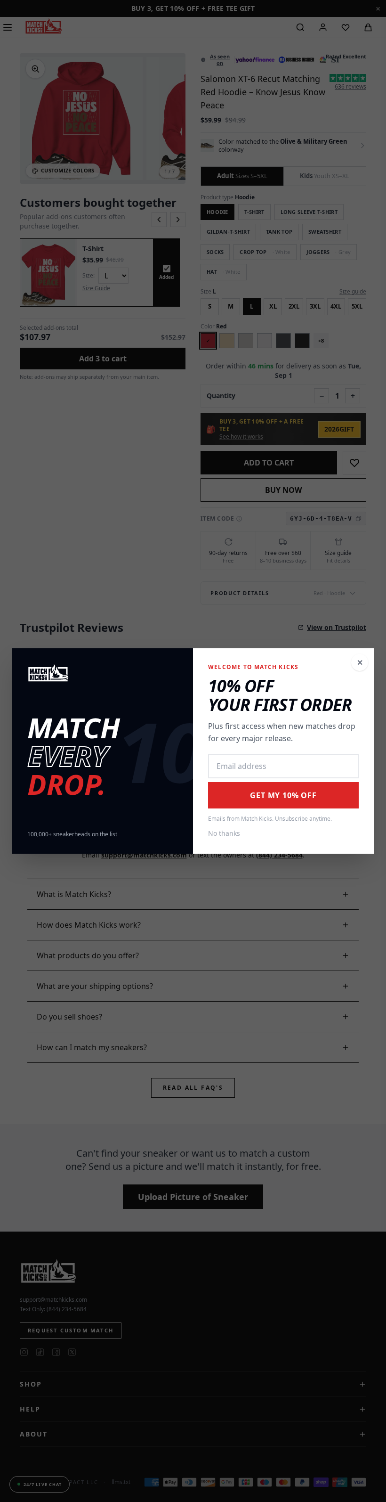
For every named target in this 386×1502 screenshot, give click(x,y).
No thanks (224, 833)
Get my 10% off (283, 795)
